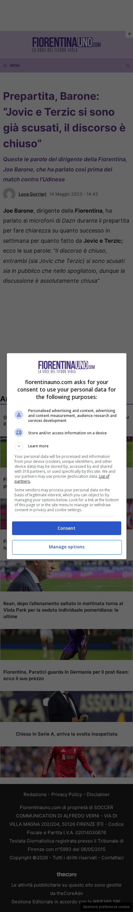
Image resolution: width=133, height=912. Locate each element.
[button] (67, 446)
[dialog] (67, 456)
